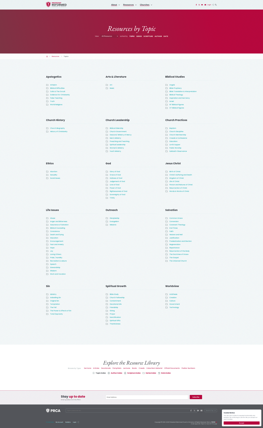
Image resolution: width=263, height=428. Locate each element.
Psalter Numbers (188, 368)
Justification (174, 238)
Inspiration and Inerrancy (179, 98)
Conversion (174, 221)
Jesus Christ (173, 163)
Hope (52, 248)
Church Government (118, 131)
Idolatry (53, 294)
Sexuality (53, 175)
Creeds (142, 368)
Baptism (172, 128)
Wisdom (53, 271)
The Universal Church (178, 261)
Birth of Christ (175, 171)
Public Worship (175, 148)
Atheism (53, 85)
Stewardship (55, 267)
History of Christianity (58, 131)
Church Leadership (118, 120)
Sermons (87, 368)
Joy (51, 251)
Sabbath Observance (178, 151)
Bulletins (68, 422)
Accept (241, 423)
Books (134, 368)
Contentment (115, 301)
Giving (112, 310)
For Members (50, 422)
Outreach (112, 210)
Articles (96, 368)
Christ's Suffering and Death (180, 175)
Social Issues (55, 178)
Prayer (112, 314)
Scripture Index (134, 373)
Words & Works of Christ (179, 191)
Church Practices (176, 120)
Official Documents (172, 368)
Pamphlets (116, 368)
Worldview (172, 286)
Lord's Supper (174, 144)
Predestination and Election (180, 241)
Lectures (126, 368)
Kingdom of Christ (176, 178)
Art (111, 85)
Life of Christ (174, 181)
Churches (144, 5)
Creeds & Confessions (178, 138)
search (216, 5)
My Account (59, 422)
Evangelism (114, 221)
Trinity (112, 198)
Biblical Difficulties (57, 88)
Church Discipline (176, 131)
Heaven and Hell (175, 234)
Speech (53, 264)
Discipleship (114, 218)
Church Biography (57, 128)
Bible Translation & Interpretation (183, 91)
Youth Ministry (115, 151)
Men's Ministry (115, 138)
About (114, 5)
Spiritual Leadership (117, 144)
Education (173, 141)
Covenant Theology (177, 225)
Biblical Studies (175, 76)
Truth (52, 101)
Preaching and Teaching (119, 141)
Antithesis (173, 294)
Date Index (166, 373)
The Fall (53, 307)
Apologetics (53, 76)
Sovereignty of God (117, 194)
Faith (171, 231)
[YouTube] (202, 5)
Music (112, 88)
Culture (172, 301)
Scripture (148, 36)
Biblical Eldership (116, 128)
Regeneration (174, 244)
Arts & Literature (116, 76)
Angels (172, 85)
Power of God (115, 188)
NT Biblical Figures (176, 104)
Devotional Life (116, 304)
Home (47, 56)
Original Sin (54, 301)
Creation (172, 297)
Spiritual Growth (116, 286)
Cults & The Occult (57, 91)
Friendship (114, 307)
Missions (113, 225)
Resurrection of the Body (179, 251)
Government (174, 304)
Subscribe (195, 397)
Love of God (114, 185)
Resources (128, 5)
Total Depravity (56, 314)
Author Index (116, 373)
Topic (132, 36)
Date (166, 36)
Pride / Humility (56, 257)
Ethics (50, 163)
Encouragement (56, 241)
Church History (55, 120)
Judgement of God (117, 181)
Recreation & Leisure (58, 261)
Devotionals (106, 368)
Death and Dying (57, 234)
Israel (171, 101)
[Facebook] (196, 5)
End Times (173, 228)
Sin (48, 286)
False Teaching (56, 98)
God (108, 163)
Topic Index (101, 373)
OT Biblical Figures (176, 108)
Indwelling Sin (55, 297)
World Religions (56, 104)
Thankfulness (115, 324)
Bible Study (114, 294)
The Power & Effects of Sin (60, 310)
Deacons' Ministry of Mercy (121, 135)
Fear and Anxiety (57, 244)
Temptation (55, 304)
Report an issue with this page (209, 424)
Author (158, 36)
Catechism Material (154, 368)
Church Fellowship (117, 297)
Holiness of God (116, 178)
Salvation (171, 210)
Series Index (151, 373)
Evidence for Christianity (60, 95)
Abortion (53, 171)
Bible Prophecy (175, 88)
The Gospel (174, 257)
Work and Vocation (58, 274)
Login (209, 5)
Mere (215, 422)
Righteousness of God (118, 191)
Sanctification (115, 317)
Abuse (52, 218)
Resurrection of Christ (178, 188)
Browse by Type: (74, 368)
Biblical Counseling (57, 228)
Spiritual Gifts (115, 320)
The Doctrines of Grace (178, 254)
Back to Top (209, 410)
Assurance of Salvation (59, 225)
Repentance (174, 248)
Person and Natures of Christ (181, 185)
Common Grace (176, 218)
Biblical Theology (176, 95)
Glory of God (115, 171)
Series (139, 36)
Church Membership (177, 135)
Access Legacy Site (195, 424)
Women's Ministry (117, 148)
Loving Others (55, 254)
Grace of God (115, 175)
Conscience (55, 231)
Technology (174, 307)
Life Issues (52, 210)
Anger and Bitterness (58, 221)
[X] (199, 5)
